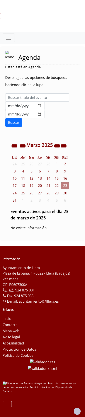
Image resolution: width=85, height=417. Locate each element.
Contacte (10, 324)
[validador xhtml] (42, 368)
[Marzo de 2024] (15, 145)
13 (40, 178)
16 (65, 178)
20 (40, 185)
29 (57, 193)
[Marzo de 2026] (57, 145)
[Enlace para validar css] (42, 361)
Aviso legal (11, 337)
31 (15, 200)
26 (31, 193)
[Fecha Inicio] (24, 106)
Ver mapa (11, 279)
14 (48, 178)
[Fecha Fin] (24, 114)
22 (57, 185)
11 (23, 178)
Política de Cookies (18, 355)
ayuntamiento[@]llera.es (39, 301)
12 (31, 178)
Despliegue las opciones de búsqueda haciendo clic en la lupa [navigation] (36, 81)
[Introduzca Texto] (37, 97)
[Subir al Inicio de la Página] (77, 411)
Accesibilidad (13, 343)
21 (48, 185)
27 (40, 193)
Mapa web (11, 330)
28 (48, 193)
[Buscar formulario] (13, 122)
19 (31, 185)
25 (23, 193)
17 (15, 185)
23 (65, 185)
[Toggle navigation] (9, 38)
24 (15, 193)
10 (15, 178)
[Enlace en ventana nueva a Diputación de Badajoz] (18, 383)
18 (23, 185)
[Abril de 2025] (63, 145)
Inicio (7, 318)
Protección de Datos (19, 349)
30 (65, 193)
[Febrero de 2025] (23, 145)
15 (57, 178)
